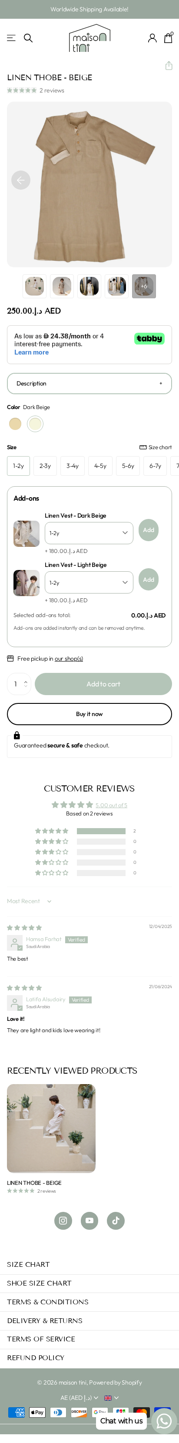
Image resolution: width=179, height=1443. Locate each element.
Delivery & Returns (44, 1321)
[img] (24, 927)
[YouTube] (90, 1221)
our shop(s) (69, 658)
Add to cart (103, 683)
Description (31, 383)
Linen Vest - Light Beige (76, 565)
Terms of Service (41, 1339)
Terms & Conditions (47, 1302)
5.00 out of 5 (111, 805)
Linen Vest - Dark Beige (75, 515)
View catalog (12, 38)
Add (148, 530)
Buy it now (89, 714)
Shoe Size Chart (39, 1283)
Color (28, 406)
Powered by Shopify (115, 1382)
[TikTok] (116, 1221)
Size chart (160, 446)
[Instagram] (63, 1221)
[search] (28, 38)
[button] (165, 65)
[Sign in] (152, 37)
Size (89, 446)
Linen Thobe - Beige (34, 1182)
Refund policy (35, 1358)
